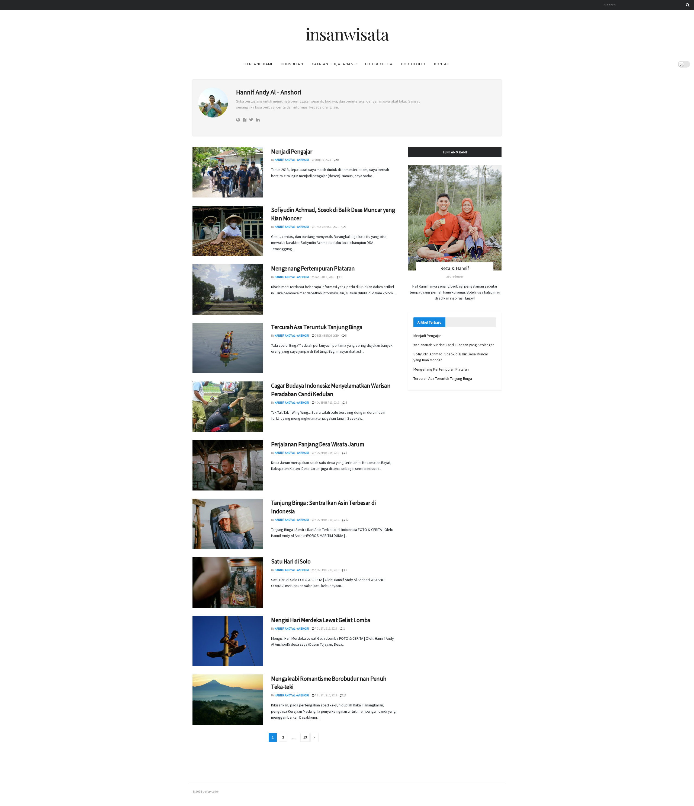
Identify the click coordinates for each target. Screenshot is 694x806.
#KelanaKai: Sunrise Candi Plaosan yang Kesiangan (453, 344)
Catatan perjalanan (333, 64)
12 (346, 520)
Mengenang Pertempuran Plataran (313, 268)
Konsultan (292, 64)
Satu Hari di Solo (291, 561)
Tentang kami (258, 64)
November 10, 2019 (326, 570)
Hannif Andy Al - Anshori (292, 160)
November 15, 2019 (326, 453)
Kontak (441, 64)
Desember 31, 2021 (326, 227)
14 (344, 695)
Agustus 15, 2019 (325, 695)
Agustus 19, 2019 (325, 628)
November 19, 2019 (326, 402)
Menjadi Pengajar (291, 151)
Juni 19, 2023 (322, 160)
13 (305, 737)
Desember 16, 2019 (326, 335)
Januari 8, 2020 (324, 277)
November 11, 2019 (326, 520)
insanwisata (347, 34)
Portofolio (413, 64)
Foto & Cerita (379, 64)
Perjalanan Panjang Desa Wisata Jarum (317, 444)
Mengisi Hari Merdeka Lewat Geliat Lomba (320, 620)
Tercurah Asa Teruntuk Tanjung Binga (316, 327)
